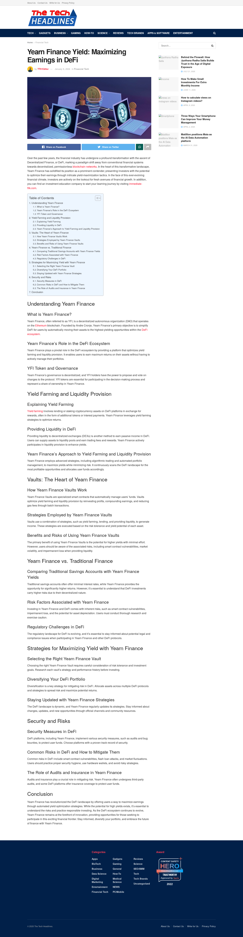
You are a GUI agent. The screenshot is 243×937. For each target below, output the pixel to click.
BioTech (96, 863)
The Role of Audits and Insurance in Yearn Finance (61, 288)
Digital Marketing (97, 880)
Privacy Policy (68, 2)
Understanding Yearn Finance (47, 203)
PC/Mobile (118, 891)
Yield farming (35, 411)
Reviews (118, 33)
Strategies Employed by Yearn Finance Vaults (58, 240)
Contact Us (42, 2)
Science (103, 33)
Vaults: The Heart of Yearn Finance (50, 232)
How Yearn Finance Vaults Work (52, 236)
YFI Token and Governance (50, 213)
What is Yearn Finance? (48, 206)
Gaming (76, 33)
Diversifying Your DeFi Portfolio (51, 269)
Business (60, 33)
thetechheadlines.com (169, 871)
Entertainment (183, 33)
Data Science (99, 873)
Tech (30, 33)
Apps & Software (158, 33)
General (117, 868)
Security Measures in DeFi (49, 280)
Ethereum (41, 325)
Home (30, 42)
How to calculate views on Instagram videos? (196, 99)
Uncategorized (142, 883)
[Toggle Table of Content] (96, 198)
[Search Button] (212, 45)
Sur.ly (176, 878)
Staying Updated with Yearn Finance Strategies (59, 273)
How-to (89, 33)
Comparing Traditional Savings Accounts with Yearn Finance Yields (68, 251)
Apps (95, 858)
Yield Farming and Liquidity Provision (51, 217)
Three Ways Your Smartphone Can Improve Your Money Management (198, 119)
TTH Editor (43, 68)
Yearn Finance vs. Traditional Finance (51, 247)
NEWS (116, 887)
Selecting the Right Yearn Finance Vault (56, 266)
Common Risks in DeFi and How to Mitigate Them (60, 284)
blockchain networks (85, 166)
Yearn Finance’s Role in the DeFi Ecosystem (58, 210)
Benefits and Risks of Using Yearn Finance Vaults (60, 243)
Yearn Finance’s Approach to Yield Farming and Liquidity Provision (68, 228)
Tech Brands (135, 33)
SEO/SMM (139, 868)
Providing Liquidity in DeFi (49, 225)
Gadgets (44, 33)
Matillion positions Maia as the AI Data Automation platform (196, 137)
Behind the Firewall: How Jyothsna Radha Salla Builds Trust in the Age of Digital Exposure (197, 62)
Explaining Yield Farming (49, 221)
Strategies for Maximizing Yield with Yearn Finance (58, 262)
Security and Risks (41, 277)
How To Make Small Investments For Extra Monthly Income (193, 82)
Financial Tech (41, 42)
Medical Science (117, 880)
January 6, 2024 (62, 68)
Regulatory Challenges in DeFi (51, 258)
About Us (31, 2)
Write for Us (54, 2)
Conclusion (37, 292)
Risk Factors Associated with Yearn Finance (57, 254)
